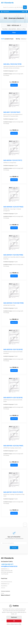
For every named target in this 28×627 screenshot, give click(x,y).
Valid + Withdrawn (13, 25)
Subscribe (14, 547)
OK (14, 621)
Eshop (2, 593)
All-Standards (7, 3)
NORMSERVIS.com (5, 583)
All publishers (4, 585)
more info (14, 85)
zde (20, 624)
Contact (3, 587)
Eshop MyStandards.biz (6, 581)
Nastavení (14, 617)
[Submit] (25, 7)
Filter (14, 32)
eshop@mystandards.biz (9, 566)
